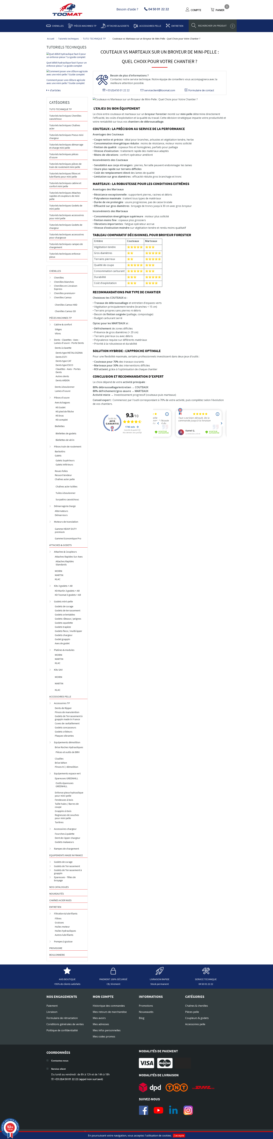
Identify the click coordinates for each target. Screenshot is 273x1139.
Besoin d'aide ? (127, 9)
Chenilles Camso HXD (66, 304)
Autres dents (62, 376)
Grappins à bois (63, 811)
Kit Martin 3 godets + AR (67, 590)
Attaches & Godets (118, 25)
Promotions (146, 1005)
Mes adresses (101, 1024)
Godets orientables (65, 614)
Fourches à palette (64, 833)
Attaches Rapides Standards (65, 563)
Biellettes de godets (66, 433)
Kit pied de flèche (65, 411)
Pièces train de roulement (67, 446)
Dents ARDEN (63, 380)
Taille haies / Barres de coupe (67, 805)
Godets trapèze (63, 626)
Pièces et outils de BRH (67, 752)
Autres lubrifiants (64, 934)
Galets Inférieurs (64, 464)
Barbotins (60, 451)
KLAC (57, 579)
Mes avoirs (99, 1018)
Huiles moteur (62, 926)
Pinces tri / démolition (66, 766)
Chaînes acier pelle (65, 479)
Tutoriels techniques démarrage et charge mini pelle (66, 146)
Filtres (58, 918)
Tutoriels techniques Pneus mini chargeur (66, 136)
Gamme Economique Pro (68, 538)
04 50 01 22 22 (206, 983)
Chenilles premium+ (64, 293)
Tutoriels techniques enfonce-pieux (65, 255)
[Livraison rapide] (160, 973)
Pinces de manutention (67, 712)
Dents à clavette (63, 347)
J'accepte (179, 1135)
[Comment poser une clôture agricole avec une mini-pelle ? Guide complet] (67, 73)
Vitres (58, 333)
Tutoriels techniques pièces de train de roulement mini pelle (65, 165)
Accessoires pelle (150, 25)
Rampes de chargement (66, 848)
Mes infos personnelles (107, 1030)
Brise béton (61, 762)
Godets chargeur (64, 635)
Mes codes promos (104, 1036)
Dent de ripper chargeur (67, 837)
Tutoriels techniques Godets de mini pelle (65, 207)
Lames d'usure (62, 390)
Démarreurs (61, 515)
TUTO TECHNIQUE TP (94, 38)
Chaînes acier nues (60, 900)
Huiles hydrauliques (65, 930)
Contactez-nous (59, 1060)
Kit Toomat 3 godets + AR (68, 594)
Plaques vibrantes (64, 735)
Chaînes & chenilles (196, 1005)
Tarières (59, 822)
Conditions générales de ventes (65, 1024)
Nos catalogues (59, 887)
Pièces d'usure (62, 397)
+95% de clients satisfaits (67, 983)
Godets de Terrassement (67, 866)
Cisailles (59, 758)
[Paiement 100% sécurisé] (113, 973)
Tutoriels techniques (68, 38)
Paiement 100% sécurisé (113, 979)
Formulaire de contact (201, 90)
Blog (141, 1018)
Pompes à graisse (63, 941)
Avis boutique (67, 979)
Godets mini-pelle (63, 601)
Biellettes (60, 426)
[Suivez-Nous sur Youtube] (158, 1110)
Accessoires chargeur (65, 828)
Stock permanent (159, 983)
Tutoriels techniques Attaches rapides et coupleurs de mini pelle (65, 196)
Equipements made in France (66, 855)
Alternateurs (61, 510)
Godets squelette (64, 622)
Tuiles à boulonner (66, 492)
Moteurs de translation (66, 521)
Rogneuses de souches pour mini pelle (67, 816)
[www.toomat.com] (67, 9)
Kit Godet (60, 407)
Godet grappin (62, 639)
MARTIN (59, 575)
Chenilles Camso (63, 297)
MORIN (58, 571)
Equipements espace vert (67, 773)
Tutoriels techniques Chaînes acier (64, 127)
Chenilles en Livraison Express (65, 287)
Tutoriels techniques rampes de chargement (66, 245)
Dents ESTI (61, 356)
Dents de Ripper (63, 708)
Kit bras (60, 415)
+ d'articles (54, 90)
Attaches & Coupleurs (65, 551)
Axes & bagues (62, 402)
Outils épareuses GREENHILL (64, 784)
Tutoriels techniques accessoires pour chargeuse (66, 236)
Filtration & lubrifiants (65, 913)
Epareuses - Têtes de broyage (65, 879)
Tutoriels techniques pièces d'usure (63, 156)
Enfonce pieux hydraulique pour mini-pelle (69, 794)
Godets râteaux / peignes (68, 618)
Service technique (206, 979)
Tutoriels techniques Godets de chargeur (65, 226)
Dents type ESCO (64, 365)
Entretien (177, 25)
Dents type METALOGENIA (69, 352)
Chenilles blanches (64, 281)
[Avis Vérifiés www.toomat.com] (67, 973)
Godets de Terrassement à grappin (68, 871)
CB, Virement (113, 983)
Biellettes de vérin (65, 439)
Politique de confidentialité (62, 1030)
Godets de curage (64, 606)
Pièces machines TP (85, 25)
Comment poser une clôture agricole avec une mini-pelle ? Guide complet (65, 81)
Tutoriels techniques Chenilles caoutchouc (65, 117)
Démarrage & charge (65, 506)
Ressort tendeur (63, 475)
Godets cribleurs (63, 731)
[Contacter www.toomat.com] (206, 973)
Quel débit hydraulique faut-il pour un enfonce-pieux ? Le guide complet (66, 64)
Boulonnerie (57, 954)
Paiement (52, 1005)
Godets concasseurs (65, 727)
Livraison (51, 1012)
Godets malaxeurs (64, 842)
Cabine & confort (63, 324)
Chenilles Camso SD (65, 311)
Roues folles (61, 471)
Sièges (58, 329)
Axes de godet (62, 643)
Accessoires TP (62, 703)
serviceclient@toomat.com (159, 90)
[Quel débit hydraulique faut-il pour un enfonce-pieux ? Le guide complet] (67, 55)
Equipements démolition (67, 742)
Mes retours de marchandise (110, 1012)
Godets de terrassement (67, 610)
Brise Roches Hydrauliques (69, 747)
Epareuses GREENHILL (66, 778)
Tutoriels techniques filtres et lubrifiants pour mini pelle (64, 175)
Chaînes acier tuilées (66, 486)
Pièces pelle (192, 1012)
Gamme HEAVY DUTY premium (66, 530)
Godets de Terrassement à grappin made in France (68, 717)
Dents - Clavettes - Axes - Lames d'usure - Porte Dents (69, 341)
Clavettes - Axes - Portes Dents (68, 370)
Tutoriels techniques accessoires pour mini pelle (66, 217)
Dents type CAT (63, 360)
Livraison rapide (159, 979)
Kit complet (62, 419)
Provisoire (55, 948)
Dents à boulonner (65, 386)
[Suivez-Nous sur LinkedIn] (173, 1110)
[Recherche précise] (232, 26)
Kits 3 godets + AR (63, 585)
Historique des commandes (109, 1005)
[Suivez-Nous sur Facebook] (143, 1110)
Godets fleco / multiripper (68, 631)
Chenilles (58, 25)
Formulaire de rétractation (62, 1018)
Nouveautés (56, 893)
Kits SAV (58, 669)
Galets (58, 455)
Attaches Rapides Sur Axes (69, 556)
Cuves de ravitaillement (67, 723)
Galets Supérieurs (65, 460)
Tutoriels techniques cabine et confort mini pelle (65, 184)
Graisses (59, 922)
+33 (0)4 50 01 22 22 (118, 90)
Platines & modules (64, 649)
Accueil (50, 38)
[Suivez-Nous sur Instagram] (188, 1110)
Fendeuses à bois (64, 799)
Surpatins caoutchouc (67, 499)
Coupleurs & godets (197, 1018)
